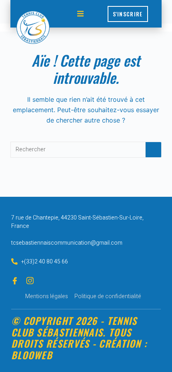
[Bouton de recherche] (154, 150)
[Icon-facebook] (14, 280)
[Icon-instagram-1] (30, 280)
